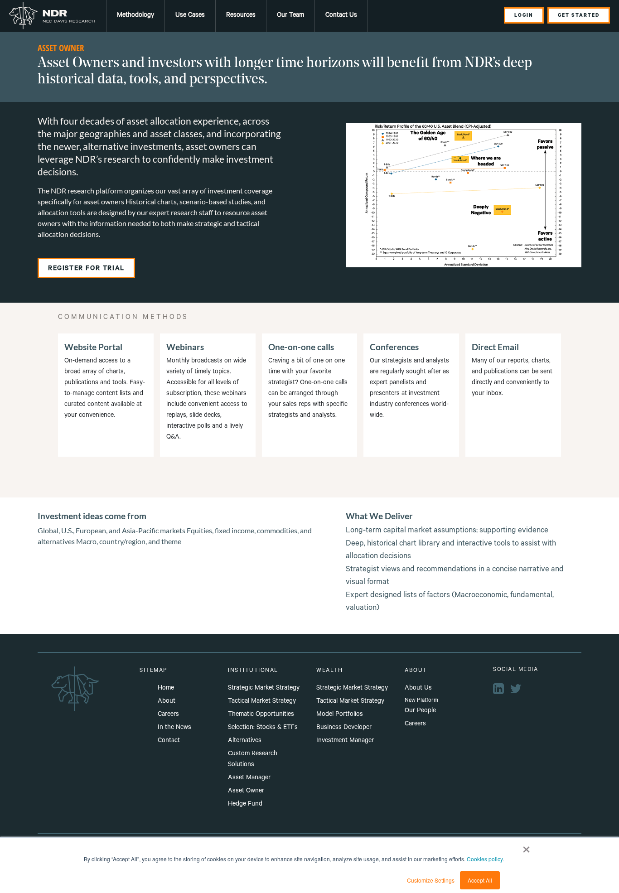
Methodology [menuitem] (135, 15)
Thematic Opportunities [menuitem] (261, 715)
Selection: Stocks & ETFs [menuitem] (263, 728)
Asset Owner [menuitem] (246, 791)
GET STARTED (579, 16)
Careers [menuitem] (168, 715)
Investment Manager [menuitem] (345, 741)
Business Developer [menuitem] (344, 728)
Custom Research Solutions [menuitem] (252, 760)
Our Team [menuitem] (290, 15)
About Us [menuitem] (418, 688)
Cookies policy (485, 859)
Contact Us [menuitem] (341, 15)
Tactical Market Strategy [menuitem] (262, 701)
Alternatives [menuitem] (244, 741)
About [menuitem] (166, 701)
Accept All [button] (480, 880)
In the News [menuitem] (174, 728)
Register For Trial (86, 269)
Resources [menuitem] (241, 15)
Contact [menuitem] (169, 741)
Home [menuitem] (166, 688)
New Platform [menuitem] (421, 701)
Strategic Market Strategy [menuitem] (264, 688)
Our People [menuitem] (420, 711)
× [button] (526, 846)
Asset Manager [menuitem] (249, 778)
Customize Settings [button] (431, 880)
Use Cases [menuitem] (190, 15)
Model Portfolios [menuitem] (339, 715)
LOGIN (523, 16)
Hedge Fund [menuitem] (245, 804)
